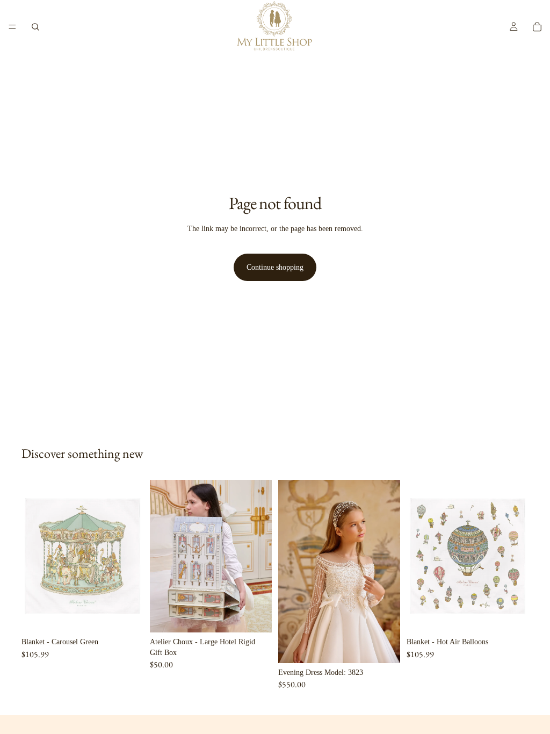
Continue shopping (275, 267)
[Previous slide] (161, 556)
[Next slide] (260, 556)
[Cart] (537, 27)
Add (135, 615)
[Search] (35, 27)
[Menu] (12, 27)
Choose (392, 646)
